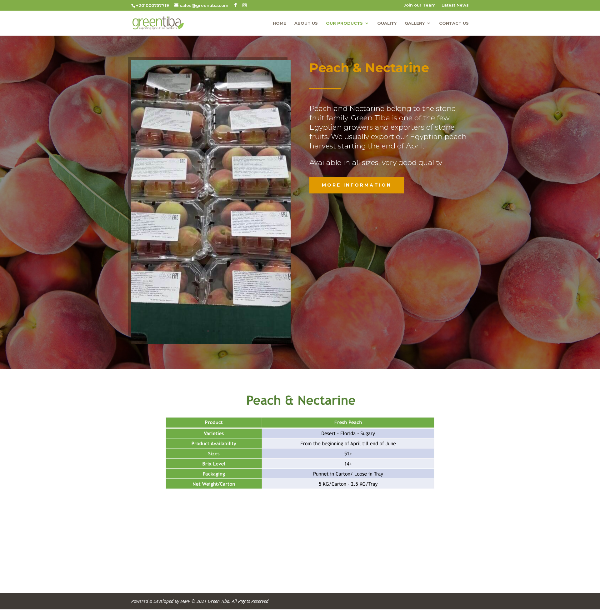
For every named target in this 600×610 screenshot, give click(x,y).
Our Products (344, 23)
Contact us (454, 23)
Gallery (415, 23)
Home (279, 23)
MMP (185, 601)
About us (306, 23)
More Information (357, 185)
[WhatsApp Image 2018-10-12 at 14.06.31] (211, 342)
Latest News (455, 5)
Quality (387, 23)
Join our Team (420, 5)
